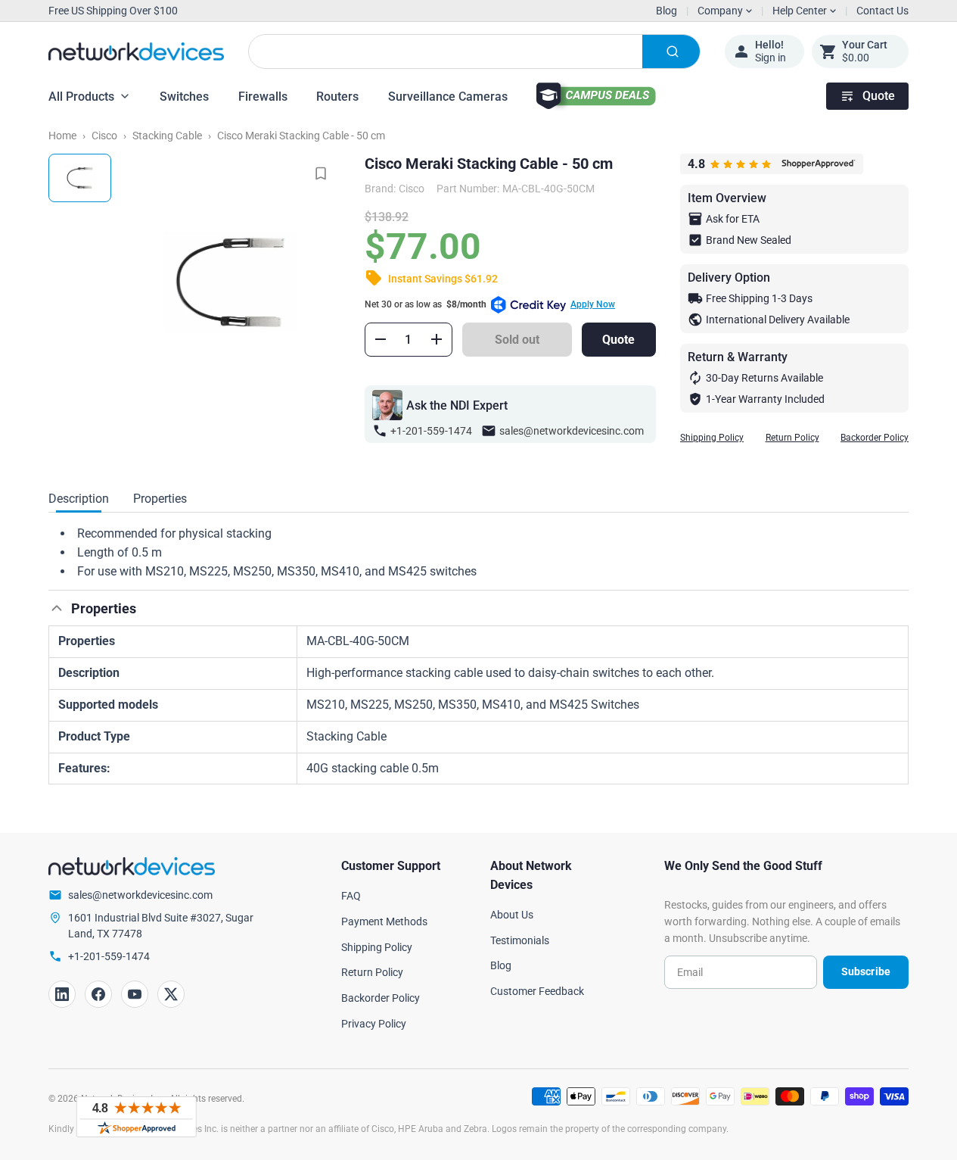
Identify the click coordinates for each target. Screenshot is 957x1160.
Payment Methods (384, 921)
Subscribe (865, 971)
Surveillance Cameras (448, 96)
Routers (337, 96)
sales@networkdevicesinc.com (571, 431)
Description (78, 498)
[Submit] (671, 51)
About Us (511, 915)
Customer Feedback (537, 991)
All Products (81, 96)
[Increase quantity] (436, 339)
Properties (160, 498)
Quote (878, 96)
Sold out (517, 339)
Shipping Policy (712, 437)
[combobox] (474, 51)
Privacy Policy (373, 1024)
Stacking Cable (167, 135)
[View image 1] (79, 178)
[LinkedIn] (62, 994)
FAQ (351, 896)
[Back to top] (56, 608)
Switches (184, 96)
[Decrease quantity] (380, 339)
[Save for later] (320, 173)
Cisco (104, 135)
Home (62, 135)
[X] (171, 994)
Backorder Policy (874, 437)
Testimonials (519, 940)
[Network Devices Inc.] (136, 51)
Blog (666, 11)
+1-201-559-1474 (431, 431)
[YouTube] (134, 994)
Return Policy (792, 437)
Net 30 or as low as (490, 304)
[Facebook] (98, 994)
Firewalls (262, 96)
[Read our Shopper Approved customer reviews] (136, 1116)
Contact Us (882, 11)
